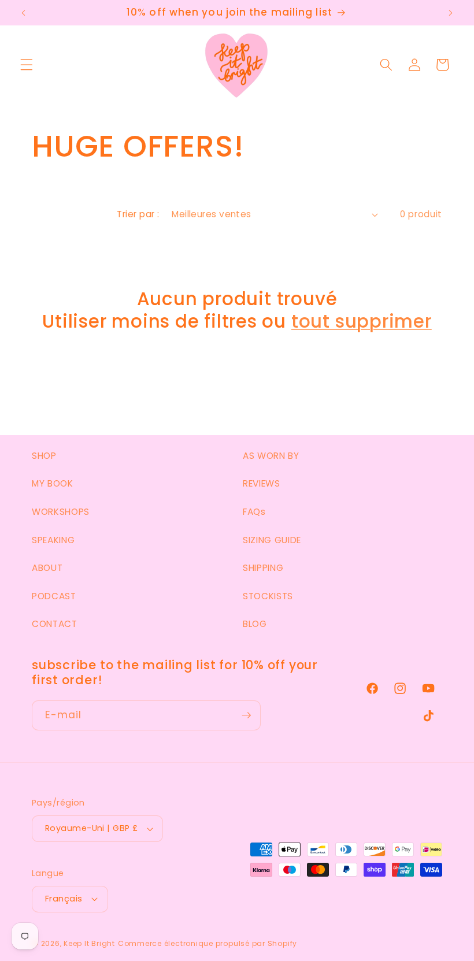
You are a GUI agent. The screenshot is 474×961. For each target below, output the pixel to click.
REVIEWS (261, 483)
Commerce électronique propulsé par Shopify (207, 943)
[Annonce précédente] (23, 12)
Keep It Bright (89, 943)
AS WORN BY (271, 456)
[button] (26, 65)
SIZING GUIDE (272, 540)
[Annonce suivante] (450, 12)
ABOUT (47, 568)
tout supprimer (361, 321)
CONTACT (54, 624)
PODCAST (54, 596)
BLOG (255, 624)
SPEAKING (53, 540)
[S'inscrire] (246, 715)
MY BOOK (52, 483)
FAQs (254, 512)
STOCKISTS (268, 596)
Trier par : (138, 214)
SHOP (44, 456)
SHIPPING (263, 568)
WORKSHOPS (61, 512)
